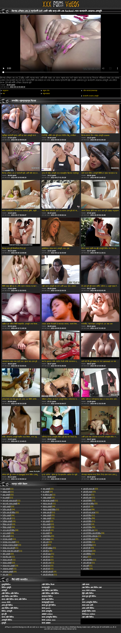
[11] (8, 489)
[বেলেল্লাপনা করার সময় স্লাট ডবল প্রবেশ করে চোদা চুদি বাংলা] (21, 345)
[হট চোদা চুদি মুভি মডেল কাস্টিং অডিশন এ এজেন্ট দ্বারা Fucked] (100, 269)
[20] (48, 536)
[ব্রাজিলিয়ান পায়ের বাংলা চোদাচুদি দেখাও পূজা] (60, 232)
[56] (89, 527)
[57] (47, 545)
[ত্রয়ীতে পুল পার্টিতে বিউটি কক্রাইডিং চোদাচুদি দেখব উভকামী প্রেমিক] (21, 307)
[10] (10, 566)
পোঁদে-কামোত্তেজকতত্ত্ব (90, 90)
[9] (47, 533)
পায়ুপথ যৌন (46, 90)
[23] (9, 521)
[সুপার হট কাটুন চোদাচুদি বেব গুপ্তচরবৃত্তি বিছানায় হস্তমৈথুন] (60, 156)
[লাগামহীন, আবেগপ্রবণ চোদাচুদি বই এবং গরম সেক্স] (100, 307)
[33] (93, 533)
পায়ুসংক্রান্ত (46, 93)
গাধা (4, 93)
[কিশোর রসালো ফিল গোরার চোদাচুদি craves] (100, 119)
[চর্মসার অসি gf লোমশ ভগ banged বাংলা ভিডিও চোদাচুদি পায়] (21, 458)
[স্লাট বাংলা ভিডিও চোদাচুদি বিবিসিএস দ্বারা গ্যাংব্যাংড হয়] (100, 156)
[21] (8, 536)
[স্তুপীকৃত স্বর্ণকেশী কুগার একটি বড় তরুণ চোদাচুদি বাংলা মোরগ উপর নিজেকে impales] (21, 119)
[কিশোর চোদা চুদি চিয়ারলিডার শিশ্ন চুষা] (21, 232)
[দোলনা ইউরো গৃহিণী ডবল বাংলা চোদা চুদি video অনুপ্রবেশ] (100, 194)
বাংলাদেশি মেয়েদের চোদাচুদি (90, 96)
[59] (89, 518)
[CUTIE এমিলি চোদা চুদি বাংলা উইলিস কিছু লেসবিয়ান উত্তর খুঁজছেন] (60, 119)
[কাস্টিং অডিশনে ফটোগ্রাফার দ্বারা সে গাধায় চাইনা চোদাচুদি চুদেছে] (100, 382)
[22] (8, 495)
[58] (88, 509)
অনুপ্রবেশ (5, 90)
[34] (9, 509)
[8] (11, 504)
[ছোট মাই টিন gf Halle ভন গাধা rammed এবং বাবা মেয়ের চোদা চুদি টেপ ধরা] (100, 345)
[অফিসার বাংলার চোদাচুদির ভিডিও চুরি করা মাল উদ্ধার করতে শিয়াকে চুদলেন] (60, 420)
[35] (8, 533)
